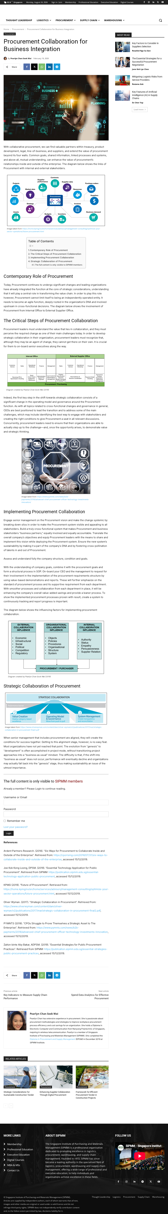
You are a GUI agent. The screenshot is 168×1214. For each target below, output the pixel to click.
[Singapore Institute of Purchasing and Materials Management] (23, 12)
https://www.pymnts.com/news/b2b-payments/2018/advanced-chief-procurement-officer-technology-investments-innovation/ (55, 499)
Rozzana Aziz (137, 84)
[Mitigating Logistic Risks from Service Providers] (122, 80)
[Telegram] (57, 67)
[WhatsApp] (42, 67)
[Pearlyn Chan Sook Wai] (6, 58)
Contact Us (13, 1170)
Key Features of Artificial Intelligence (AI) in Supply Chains (145, 95)
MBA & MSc (13, 1165)
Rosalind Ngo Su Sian (141, 50)
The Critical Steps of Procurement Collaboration (56, 254)
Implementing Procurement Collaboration (52, 257)
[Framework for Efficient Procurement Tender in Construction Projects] (92, 1077)
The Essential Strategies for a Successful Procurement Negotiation (147, 61)
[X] (158, 2)
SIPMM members (69, 781)
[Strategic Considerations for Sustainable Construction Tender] (20, 1077)
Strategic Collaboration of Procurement (51, 261)
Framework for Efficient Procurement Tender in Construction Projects (86, 1095)
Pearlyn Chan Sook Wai (20, 58)
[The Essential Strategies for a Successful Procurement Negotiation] (122, 62)
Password (10, 809)
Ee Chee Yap (137, 102)
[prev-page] (6, 1106)
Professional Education (20, 1149)
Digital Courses (15, 1159)
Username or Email (15, 797)
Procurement (18, 29)
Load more (139, 109)
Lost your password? (16, 826)
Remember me (16, 820)
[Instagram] (149, 2)
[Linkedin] (153, 2)
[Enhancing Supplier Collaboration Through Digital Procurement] (56, 1077)
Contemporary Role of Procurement (49, 250)
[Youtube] (162, 2)
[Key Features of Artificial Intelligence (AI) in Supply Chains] (122, 95)
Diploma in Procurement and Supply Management (52, 1039)
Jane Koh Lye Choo (140, 69)
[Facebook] (144, 2)
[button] (160, 20)
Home (6, 29)
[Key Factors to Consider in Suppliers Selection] (122, 47)
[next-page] (11, 1106)
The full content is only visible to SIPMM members (58, 265)
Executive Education (18, 1154)
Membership (14, 1144)
